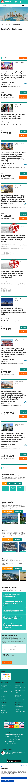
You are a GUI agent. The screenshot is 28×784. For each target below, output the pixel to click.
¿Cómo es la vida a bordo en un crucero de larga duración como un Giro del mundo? (12, 625)
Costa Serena (4, 82)
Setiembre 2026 (5, 488)
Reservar (23, 97)
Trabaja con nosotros (19, 699)
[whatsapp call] (16, 2)
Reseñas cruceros (19, 706)
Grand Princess (5, 317)
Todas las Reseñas (7, 662)
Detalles (23, 93)
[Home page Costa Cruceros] (25, 82)
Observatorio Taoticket (20, 711)
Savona (8, 448)
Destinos (8, 24)
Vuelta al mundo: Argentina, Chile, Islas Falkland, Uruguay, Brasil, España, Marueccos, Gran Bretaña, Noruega (13, 116)
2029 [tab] (20, 483)
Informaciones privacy (20, 687)
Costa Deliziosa (5, 163)
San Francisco (10, 167)
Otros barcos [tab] (17, 539)
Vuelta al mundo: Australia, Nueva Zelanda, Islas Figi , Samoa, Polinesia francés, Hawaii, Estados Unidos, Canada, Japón (13, 311)
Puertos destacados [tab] (8, 511)
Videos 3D (3, 699)
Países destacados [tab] (8, 568)
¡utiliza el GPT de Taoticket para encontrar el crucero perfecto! (14, 752)
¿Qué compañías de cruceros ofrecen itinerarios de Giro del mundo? (13, 611)
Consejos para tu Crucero (6, 691)
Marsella (9, 405)
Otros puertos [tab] (18, 511)
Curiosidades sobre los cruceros (6, 685)
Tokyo (8, 86)
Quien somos (4, 705)
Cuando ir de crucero (5, 694)
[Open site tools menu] (26, 2)
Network (3, 708)
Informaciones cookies (20, 690)
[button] (24, 646)
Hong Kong (9, 207)
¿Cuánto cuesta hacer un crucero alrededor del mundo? (12, 595)
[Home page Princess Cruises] (23, 121)
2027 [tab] (10, 483)
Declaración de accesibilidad (18, 696)
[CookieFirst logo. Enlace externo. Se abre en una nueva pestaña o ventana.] (1, 766)
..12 (5, 58)
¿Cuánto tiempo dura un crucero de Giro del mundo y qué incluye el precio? (12, 603)
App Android (4, 713)
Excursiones (3, 696)
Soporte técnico (18, 685)
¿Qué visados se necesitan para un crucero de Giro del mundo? (12, 618)
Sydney (8, 321)
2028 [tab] (15, 483)
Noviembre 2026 (20, 488)
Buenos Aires (10, 125)
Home (2, 24)
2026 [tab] (5, 483)
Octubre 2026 (13, 488)
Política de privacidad (23, 765)
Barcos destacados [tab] (8, 539)
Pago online (17, 709)
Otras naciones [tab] (18, 568)
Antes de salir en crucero (6, 689)
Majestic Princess (5, 121)
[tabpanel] (14, 488)
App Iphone (3, 710)
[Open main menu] (26, 5)
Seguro (16, 692)
